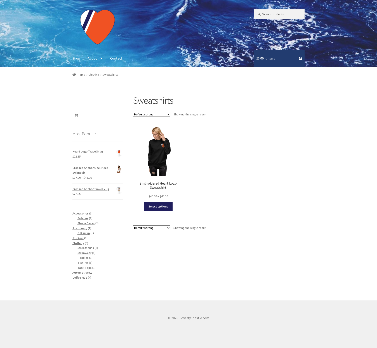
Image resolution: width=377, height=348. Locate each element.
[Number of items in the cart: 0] (76, 115)
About (92, 58)
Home (81, 75)
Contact (116, 58)
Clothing (94, 75)
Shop (76, 58)
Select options (158, 206)
